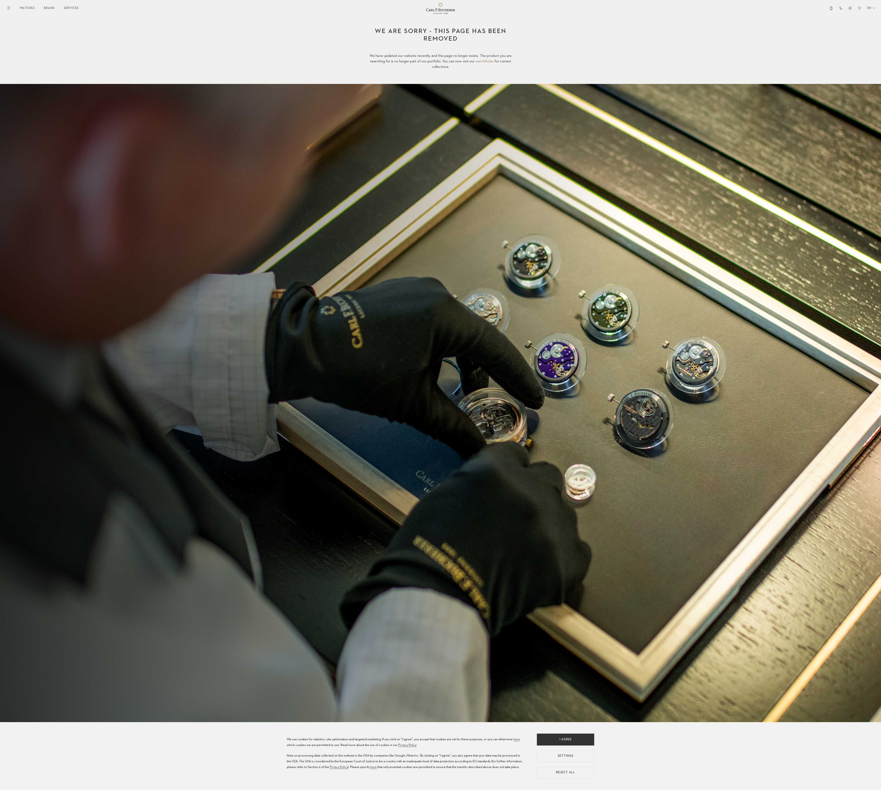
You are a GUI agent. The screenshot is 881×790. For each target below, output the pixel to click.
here (516, 739)
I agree (566, 739)
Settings (566, 755)
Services (71, 8)
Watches (27, 8)
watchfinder (484, 61)
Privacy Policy (407, 745)
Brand (49, 8)
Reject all (565, 772)
